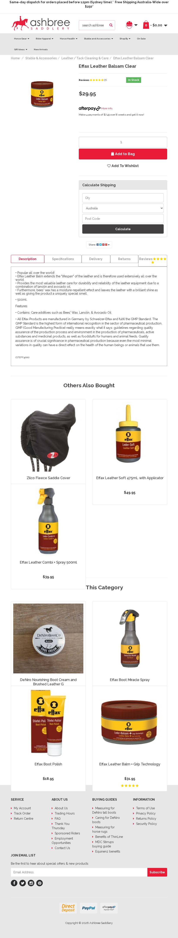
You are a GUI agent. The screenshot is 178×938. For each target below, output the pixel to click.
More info (106, 108)
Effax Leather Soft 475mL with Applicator (129, 478)
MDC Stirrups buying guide (103, 844)
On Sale (141, 38)
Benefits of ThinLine (108, 836)
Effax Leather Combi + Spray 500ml (48, 562)
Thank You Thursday (60, 826)
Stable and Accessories (97, 38)
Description (27, 259)
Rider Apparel (43, 38)
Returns (124, 259)
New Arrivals (41, 49)
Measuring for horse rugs (103, 829)
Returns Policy (145, 818)
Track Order (22, 813)
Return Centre (23, 818)
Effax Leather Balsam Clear (133, 58)
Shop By (124, 38)
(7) (105, 80)
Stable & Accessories (41, 58)
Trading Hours (64, 813)
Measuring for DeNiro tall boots (104, 810)
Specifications (63, 259)
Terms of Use (145, 808)
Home (15, 58)
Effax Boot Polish (48, 764)
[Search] (111, 25)
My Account (22, 808)
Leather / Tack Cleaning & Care (85, 58)
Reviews (84, 80)
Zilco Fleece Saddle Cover (48, 478)
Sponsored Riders (67, 833)
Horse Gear (20, 38)
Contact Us (62, 848)
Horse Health (67, 38)
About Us (61, 808)
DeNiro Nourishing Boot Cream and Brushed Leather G (48, 682)
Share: (93, 244)
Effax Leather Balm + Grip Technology (129, 764)
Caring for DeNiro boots (106, 820)
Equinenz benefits (107, 851)
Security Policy (146, 824)
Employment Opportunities (62, 841)
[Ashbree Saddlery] (41, 22)
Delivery (95, 259)
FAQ (57, 818)
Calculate (123, 229)
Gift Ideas (19, 49)
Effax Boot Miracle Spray (130, 680)
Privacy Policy (145, 813)
